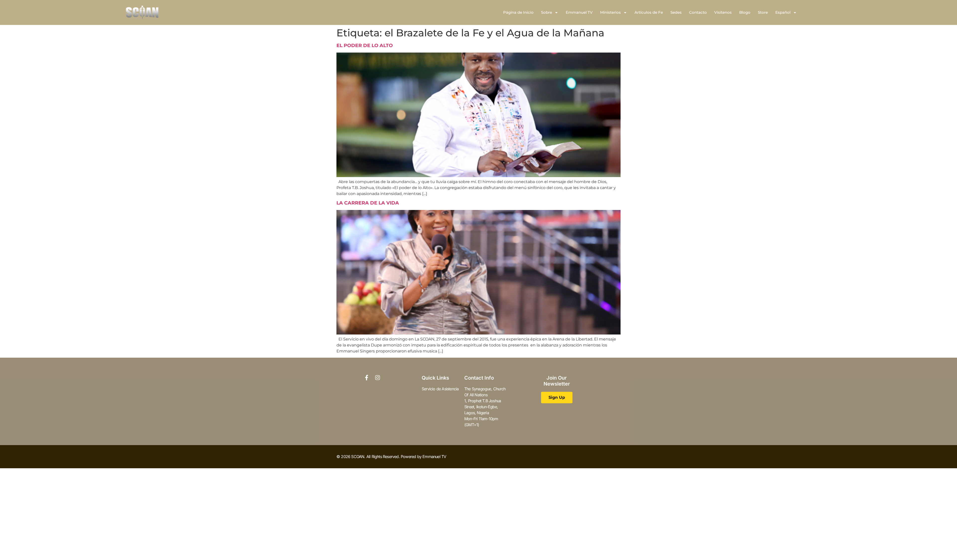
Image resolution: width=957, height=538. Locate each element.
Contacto (698, 12)
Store (763, 12)
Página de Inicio (518, 12)
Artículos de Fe (649, 12)
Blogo (744, 12)
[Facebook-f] (366, 377)
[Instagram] (377, 377)
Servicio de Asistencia (440, 388)
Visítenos (723, 12)
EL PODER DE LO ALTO (364, 45)
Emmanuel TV (579, 12)
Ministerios (610, 12)
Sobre (546, 12)
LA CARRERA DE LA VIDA (367, 203)
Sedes (676, 12)
